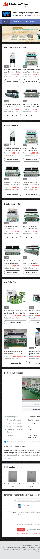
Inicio (6, 21)
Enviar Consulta (12, 81)
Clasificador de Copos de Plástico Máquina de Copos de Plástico (12, 263)
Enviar (21, 530)
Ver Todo (7, 458)
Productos (17, 21)
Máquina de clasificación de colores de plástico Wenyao (12, 106)
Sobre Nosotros (30, 21)
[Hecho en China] (15, 4)
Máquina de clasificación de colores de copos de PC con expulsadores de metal (13, 354)
